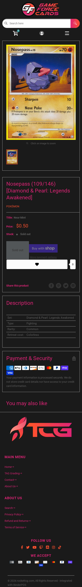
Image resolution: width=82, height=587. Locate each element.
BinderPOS (19, 584)
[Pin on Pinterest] (58, 285)
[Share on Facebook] (51, 285)
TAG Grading (12, 473)
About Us (10, 486)
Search (9, 507)
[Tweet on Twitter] (65, 285)
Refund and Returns (16, 520)
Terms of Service (14, 527)
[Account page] (41, 33)
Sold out (17, 250)
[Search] (75, 23)
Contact (9, 479)
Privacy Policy (13, 514)
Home (8, 466)
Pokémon (12, 206)
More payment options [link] (43, 257)
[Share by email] (73, 285)
